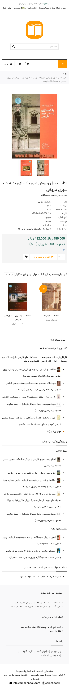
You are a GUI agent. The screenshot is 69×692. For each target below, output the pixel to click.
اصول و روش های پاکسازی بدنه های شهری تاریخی (32, 537)
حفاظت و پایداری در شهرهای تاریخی (17, 318)
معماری (43, 577)
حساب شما (61, 8)
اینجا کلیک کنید (24, 651)
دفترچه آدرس (55, 631)
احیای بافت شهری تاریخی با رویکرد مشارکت (36, 459)
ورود (6, 64)
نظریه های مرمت (48, 473)
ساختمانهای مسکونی (28, 577)
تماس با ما (7, 8)
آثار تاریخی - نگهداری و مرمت (54, 357)
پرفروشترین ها (23, 671)
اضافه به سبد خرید (42, 257)
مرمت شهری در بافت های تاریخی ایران (38, 404)
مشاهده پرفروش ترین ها (29, 229)
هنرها (51, 577)
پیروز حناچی (62, 195)
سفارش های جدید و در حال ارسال (31, 603)
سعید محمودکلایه (48, 195)
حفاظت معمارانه (51, 316)
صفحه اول (48, 671)
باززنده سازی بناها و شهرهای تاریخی (39, 397)
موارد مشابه (60, 340)
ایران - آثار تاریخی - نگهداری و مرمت (40, 361)
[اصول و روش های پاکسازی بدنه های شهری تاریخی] (42, 168)
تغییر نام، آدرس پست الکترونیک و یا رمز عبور (40, 627)
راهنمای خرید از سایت (51, 655)
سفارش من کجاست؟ (47, 8)
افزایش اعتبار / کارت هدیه (25, 8)
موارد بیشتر (56, 431)
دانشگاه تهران (44, 202)
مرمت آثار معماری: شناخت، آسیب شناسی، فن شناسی (31, 383)
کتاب (58, 577)
